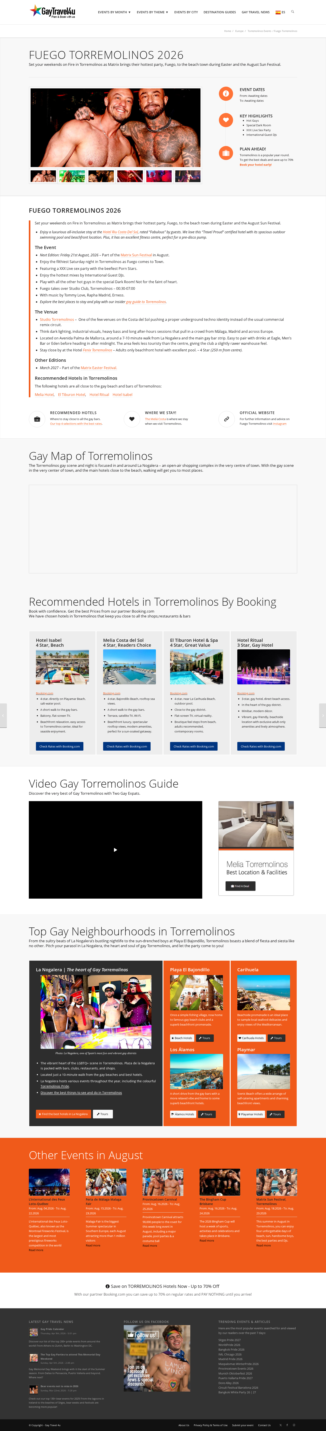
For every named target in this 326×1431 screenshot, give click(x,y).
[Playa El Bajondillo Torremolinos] (196, 992)
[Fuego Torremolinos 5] (72, 176)
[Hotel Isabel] (62, 667)
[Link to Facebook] (287, 1425)
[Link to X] (280, 1425)
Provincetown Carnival (160, 1199)
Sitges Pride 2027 (229, 1340)
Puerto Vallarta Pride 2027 (235, 1378)
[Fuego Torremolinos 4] (115, 128)
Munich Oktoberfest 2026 (235, 1373)
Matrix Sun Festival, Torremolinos (271, 1201)
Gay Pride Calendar (52, 1329)
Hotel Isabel (122, 394)
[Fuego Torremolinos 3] (101, 176)
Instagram (280, 424)
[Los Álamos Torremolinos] (196, 1071)
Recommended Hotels (73, 412)
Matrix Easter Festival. (99, 367)
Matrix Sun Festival (136, 255)
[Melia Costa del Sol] (129, 667)
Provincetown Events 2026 (235, 1369)
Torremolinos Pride (55, 1086)
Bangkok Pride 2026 (231, 1349)
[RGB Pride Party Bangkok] (3, 715)
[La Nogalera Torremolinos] (96, 1012)
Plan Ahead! (253, 149)
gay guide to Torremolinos (146, 301)
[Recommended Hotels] (37, 419)
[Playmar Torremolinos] (263, 1071)
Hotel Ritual (99, 394)
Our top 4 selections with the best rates (76, 424)
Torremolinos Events (259, 31)
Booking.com (44, 693)
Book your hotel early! (256, 165)
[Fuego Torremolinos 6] (187, 176)
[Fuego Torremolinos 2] (130, 176)
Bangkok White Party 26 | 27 (237, 1392)
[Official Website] (226, 419)
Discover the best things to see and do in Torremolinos (81, 1092)
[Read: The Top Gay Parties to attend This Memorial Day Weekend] (34, 1358)
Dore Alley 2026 (228, 1383)
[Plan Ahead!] (226, 153)
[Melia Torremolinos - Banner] (256, 848)
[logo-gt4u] (58, 12)
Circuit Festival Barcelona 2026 (238, 1388)
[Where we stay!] (132, 419)
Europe (239, 31)
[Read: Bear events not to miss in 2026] (34, 1389)
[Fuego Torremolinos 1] (159, 176)
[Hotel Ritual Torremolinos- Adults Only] (263, 667)
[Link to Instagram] (294, 1425)
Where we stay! (160, 412)
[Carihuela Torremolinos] (263, 992)
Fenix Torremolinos (97, 350)
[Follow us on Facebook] (157, 1390)
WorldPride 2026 (229, 1345)
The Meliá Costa (155, 419)
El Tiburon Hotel (71, 394)
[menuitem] (114, 12)
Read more (36, 1250)
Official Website (257, 412)
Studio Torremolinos (57, 319)
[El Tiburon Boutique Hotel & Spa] (196, 667)
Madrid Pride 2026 (230, 1359)
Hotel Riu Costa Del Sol (120, 232)
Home (227, 31)
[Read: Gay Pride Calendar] (34, 1332)
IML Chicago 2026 (230, 1354)
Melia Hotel (44, 394)
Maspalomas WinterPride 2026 (238, 1364)
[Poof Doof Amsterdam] (322, 715)
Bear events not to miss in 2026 (59, 1386)
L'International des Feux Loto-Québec (47, 1201)
